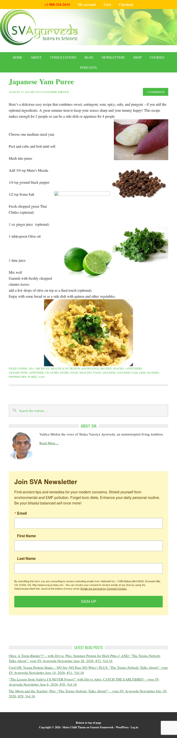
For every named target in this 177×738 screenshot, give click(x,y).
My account (87, 4)
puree (32, 376)
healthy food (90, 372)
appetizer (36, 372)
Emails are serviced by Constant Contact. (103, 588)
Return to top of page (88, 723)
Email (22, 513)
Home (17, 57)
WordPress (122, 727)
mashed (153, 372)
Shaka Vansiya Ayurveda (88, 27)
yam (41, 376)
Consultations (63, 57)
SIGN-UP (88, 601)
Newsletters (113, 57)
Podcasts (88, 67)
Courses (157, 57)
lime (142, 372)
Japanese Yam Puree (41, 81)
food (74, 372)
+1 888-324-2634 (57, 4)
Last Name (26, 558)
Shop (137, 57)
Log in (134, 727)
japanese (109, 372)
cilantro (52, 372)
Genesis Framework (102, 727)
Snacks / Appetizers (127, 368)
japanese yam (127, 372)
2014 (31, 368)
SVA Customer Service (52, 92)
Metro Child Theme (74, 727)
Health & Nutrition (65, 368)
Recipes (106, 368)
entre (64, 372)
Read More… (49, 443)
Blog (89, 57)
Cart (107, 4)
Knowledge (90, 368)
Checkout (126, 4)
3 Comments (156, 92)
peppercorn (18, 376)
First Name (26, 536)
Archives (42, 368)
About (36, 57)
